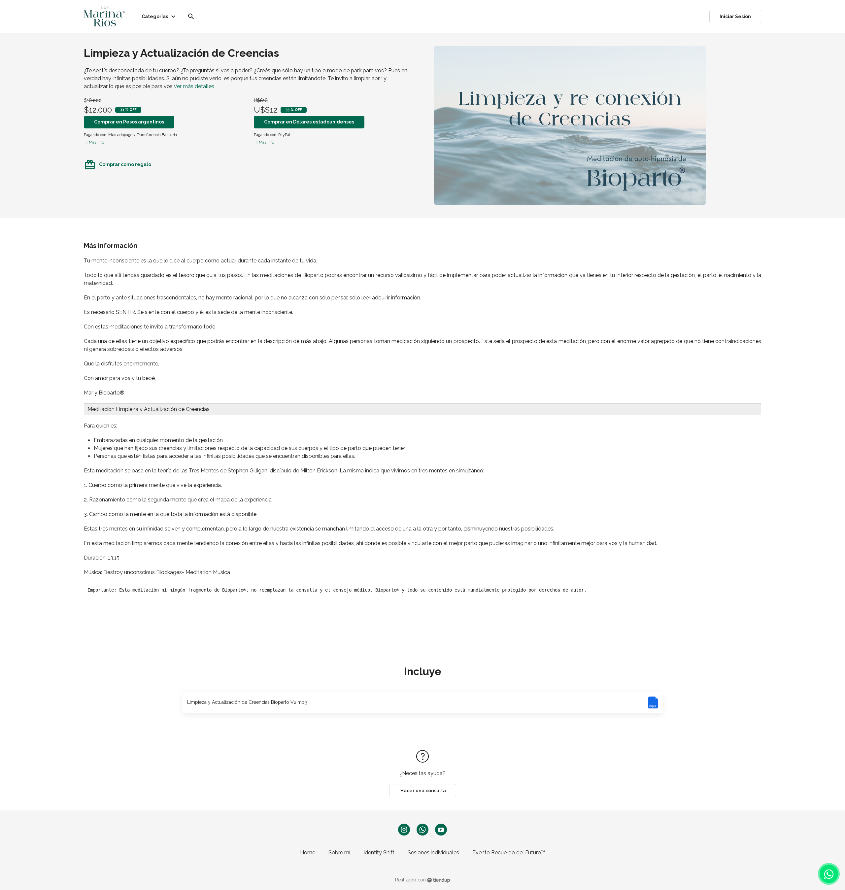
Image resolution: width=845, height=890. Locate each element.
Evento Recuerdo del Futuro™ (508, 852)
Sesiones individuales (433, 852)
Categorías (159, 16)
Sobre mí (339, 852)
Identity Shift (378, 852)
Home (307, 852)
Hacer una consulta (422, 790)
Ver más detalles (194, 86)
